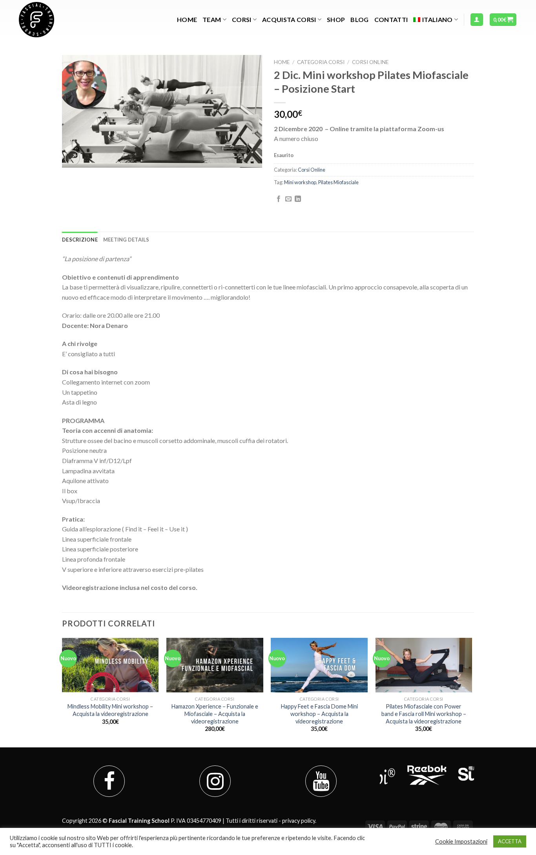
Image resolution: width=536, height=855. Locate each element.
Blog (359, 19)
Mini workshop (300, 182)
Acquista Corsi (289, 19)
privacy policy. (299, 820)
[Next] (472, 692)
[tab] (80, 239)
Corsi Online (370, 62)
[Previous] (62, 692)
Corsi (242, 19)
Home (187, 19)
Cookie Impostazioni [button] (461, 841)
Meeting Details (126, 239)
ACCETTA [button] (509, 841)
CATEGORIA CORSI (321, 62)
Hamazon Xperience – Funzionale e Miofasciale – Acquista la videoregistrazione (214, 713)
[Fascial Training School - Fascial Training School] (58, 19)
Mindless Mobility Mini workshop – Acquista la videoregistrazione (110, 710)
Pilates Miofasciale (338, 182)
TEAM (211, 19)
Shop (336, 19)
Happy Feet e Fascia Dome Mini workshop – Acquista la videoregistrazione (319, 713)
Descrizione (80, 239)
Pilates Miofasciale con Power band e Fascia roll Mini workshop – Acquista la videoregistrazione (423, 713)
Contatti (391, 19)
